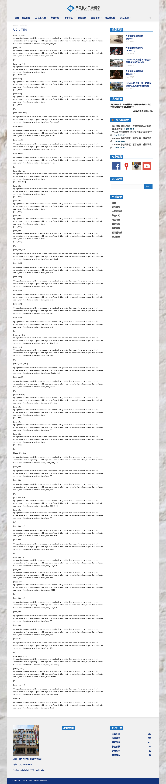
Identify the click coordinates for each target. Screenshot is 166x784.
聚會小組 (54, 19)
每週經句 (131, 738)
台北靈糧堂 (121, 120)
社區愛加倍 (109, 19)
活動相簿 (95, 19)
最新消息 (117, 29)
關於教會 (25, 19)
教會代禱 (131, 746)
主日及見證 (40, 19)
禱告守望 (68, 19)
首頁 (17, 18)
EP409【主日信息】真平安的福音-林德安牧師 (131, 133)
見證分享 (131, 751)
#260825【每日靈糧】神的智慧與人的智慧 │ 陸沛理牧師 (130, 127)
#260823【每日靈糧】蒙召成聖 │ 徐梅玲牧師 (130, 146)
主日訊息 (131, 733)
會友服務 (81, 19)
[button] (150, 17)
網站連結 (124, 19)
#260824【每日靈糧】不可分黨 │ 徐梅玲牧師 (130, 140)
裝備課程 (131, 755)
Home (15, 25)
